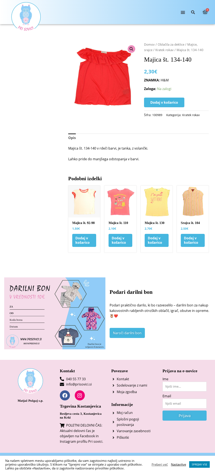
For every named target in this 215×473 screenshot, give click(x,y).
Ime (165, 379)
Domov (149, 44)
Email (167, 396)
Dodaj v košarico (164, 102)
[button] (182, 12)
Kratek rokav (164, 50)
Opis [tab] (72, 137)
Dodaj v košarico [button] (82, 240)
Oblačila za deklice (171, 44)
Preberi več (160, 464)
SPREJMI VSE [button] (199, 464)
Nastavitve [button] (178, 464)
